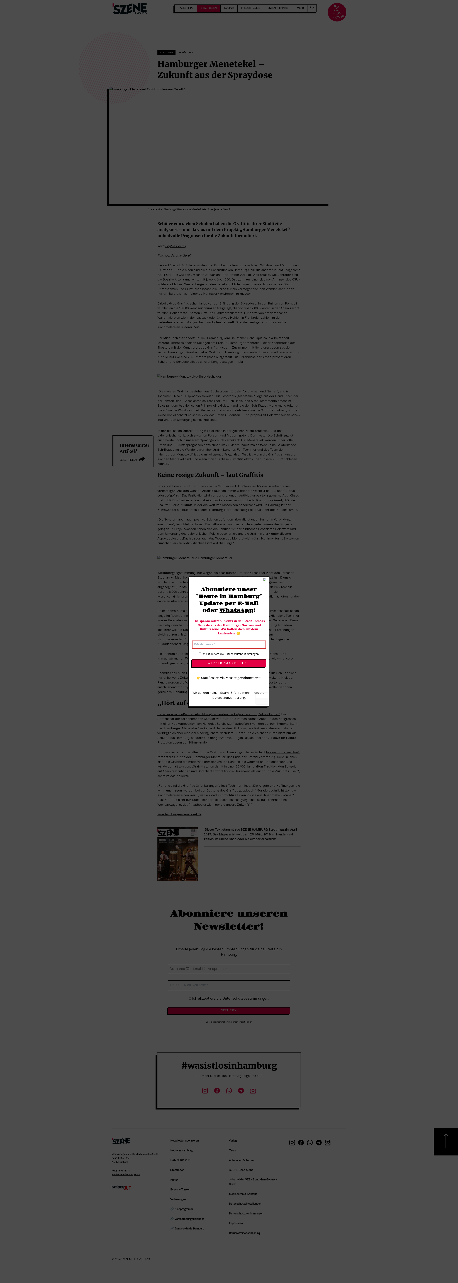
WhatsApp (236, 610)
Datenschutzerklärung (228, 697)
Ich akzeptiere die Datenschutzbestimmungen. (230, 654)
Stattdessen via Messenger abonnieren (231, 678)
